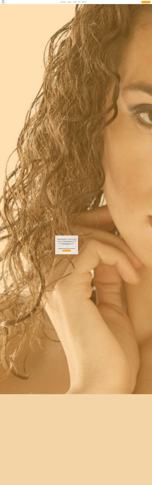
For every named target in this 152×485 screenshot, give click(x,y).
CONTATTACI (66, 250)
